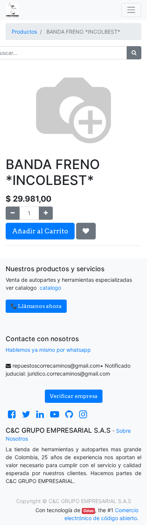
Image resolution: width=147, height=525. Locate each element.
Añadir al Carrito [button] (40, 231)
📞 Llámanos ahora (36, 306)
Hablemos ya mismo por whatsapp (48, 349)
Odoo (88, 510)
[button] (86, 231)
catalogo (50, 287)
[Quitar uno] (13, 213)
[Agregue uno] (46, 213)
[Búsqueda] (134, 52)
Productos (24, 31)
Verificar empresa (74, 396)
